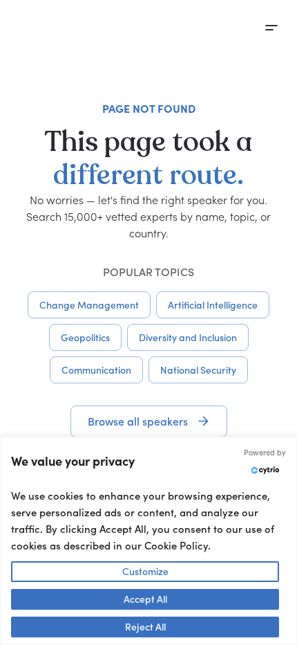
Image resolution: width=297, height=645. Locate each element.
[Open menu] (271, 28)
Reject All (145, 627)
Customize (145, 571)
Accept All (145, 599)
